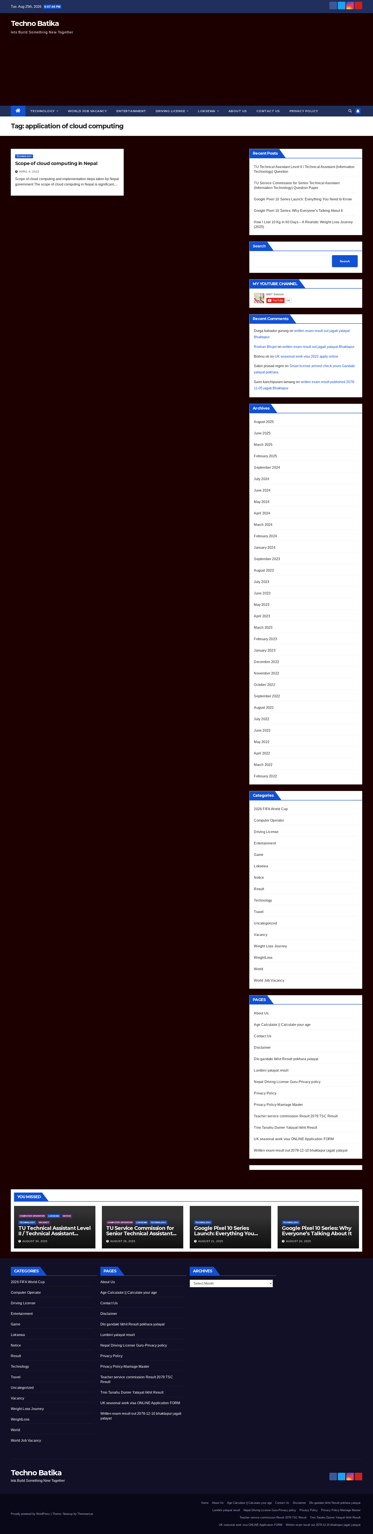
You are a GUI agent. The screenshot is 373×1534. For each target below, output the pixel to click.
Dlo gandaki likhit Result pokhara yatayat (286, 1059)
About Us (237, 111)
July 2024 (261, 479)
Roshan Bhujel (265, 347)
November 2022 (266, 673)
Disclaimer (262, 1047)
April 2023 (262, 616)
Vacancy (260, 935)
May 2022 (261, 742)
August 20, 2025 (298, 1241)
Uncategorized (265, 923)
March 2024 (263, 525)
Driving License (171, 111)
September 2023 (267, 559)
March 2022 (263, 765)
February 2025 (265, 456)
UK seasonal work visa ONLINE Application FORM (294, 1139)
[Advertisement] (186, 73)
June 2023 (262, 593)
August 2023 (264, 570)
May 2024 (261, 502)
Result (259, 889)
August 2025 (264, 422)
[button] (350, 111)
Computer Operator (269, 820)
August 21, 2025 (210, 1241)
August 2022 (264, 707)
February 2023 (265, 639)
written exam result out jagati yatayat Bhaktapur (318, 347)
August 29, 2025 (122, 1241)
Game (258, 855)
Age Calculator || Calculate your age (282, 1024)
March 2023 (263, 627)
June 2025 (262, 433)
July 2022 (261, 719)
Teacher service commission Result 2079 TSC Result (296, 1116)
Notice (259, 877)
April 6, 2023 (29, 171)
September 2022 (267, 696)
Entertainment (131, 111)
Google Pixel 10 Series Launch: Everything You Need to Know (303, 199)
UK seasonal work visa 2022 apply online (306, 356)
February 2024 (265, 536)
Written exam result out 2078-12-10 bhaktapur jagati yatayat (300, 1150)
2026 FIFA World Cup (271, 809)
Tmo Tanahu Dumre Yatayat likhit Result (285, 1127)
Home (205, 1502)
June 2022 (262, 730)
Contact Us (268, 111)
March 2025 (263, 444)
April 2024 (262, 513)
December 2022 (266, 662)
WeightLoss (263, 957)
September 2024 (267, 467)
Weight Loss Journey (270, 946)
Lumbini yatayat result (271, 1070)
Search (259, 246)
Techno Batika (35, 23)
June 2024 (262, 490)
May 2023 (261, 605)
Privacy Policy (303, 111)
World (258, 969)
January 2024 (264, 547)
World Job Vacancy (87, 111)
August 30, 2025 (34, 1241)
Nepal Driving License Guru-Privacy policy (287, 1082)
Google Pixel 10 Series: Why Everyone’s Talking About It (298, 210)
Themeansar (85, 1513)
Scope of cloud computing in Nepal (56, 163)
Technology (43, 111)
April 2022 (262, 753)
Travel (259, 912)
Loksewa (207, 111)
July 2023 (261, 582)
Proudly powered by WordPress (31, 1513)
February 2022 (265, 776)
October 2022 (264, 685)
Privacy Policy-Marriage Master (278, 1104)
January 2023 (264, 650)
